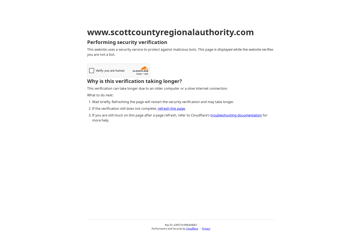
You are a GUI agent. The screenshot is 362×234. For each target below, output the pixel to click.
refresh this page (171, 108)
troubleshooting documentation (236, 115)
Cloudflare (192, 228)
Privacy (206, 228)
